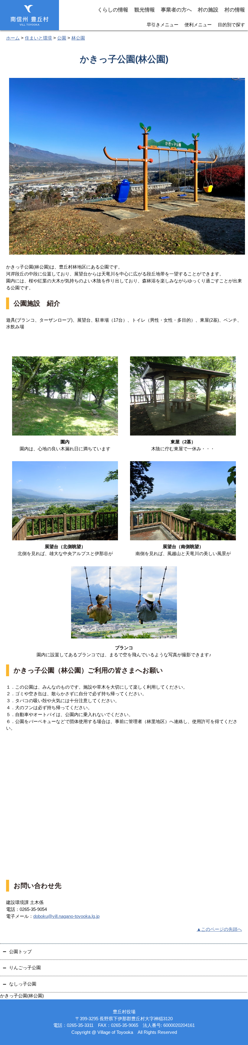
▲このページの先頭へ (219, 929)
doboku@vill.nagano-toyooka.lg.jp (66, 916)
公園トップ (20, 951)
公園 (61, 37)
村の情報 (234, 10)
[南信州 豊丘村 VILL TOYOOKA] (29, 15)
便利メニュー (198, 24)
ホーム (13, 37)
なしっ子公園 (22, 983)
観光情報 (144, 10)
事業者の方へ (176, 10)
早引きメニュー (162, 24)
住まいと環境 (38, 37)
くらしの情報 (112, 10)
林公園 (78, 37)
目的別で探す (231, 24)
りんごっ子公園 (25, 967)
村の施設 (208, 10)
